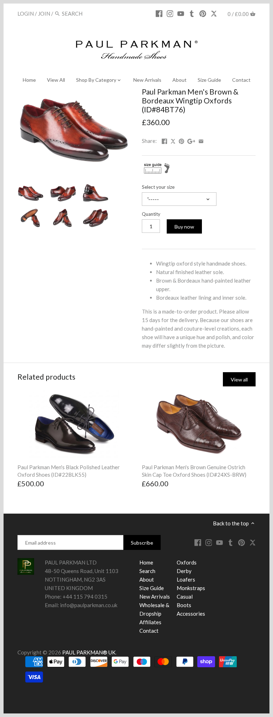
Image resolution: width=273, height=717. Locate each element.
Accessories (191, 613)
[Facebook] (159, 13)
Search (147, 571)
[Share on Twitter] (173, 140)
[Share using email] (201, 140)
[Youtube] (180, 13)
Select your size (158, 187)
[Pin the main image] (181, 140)
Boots (184, 605)
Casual (185, 596)
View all (239, 379)
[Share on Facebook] (164, 140)
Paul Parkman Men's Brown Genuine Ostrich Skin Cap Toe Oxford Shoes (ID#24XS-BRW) (194, 471)
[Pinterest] (202, 13)
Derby (184, 571)
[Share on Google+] (191, 140)
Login (25, 13)
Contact (149, 630)
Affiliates (150, 622)
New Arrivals (154, 596)
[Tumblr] (191, 13)
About (146, 579)
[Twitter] (213, 13)
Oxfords (187, 562)
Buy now (184, 227)
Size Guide (151, 588)
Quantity (151, 214)
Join (44, 13)
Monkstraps (191, 588)
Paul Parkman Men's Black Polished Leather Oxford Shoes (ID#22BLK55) (68, 471)
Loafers (186, 579)
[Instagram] (170, 13)
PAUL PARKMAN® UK (89, 652)
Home (146, 562)
